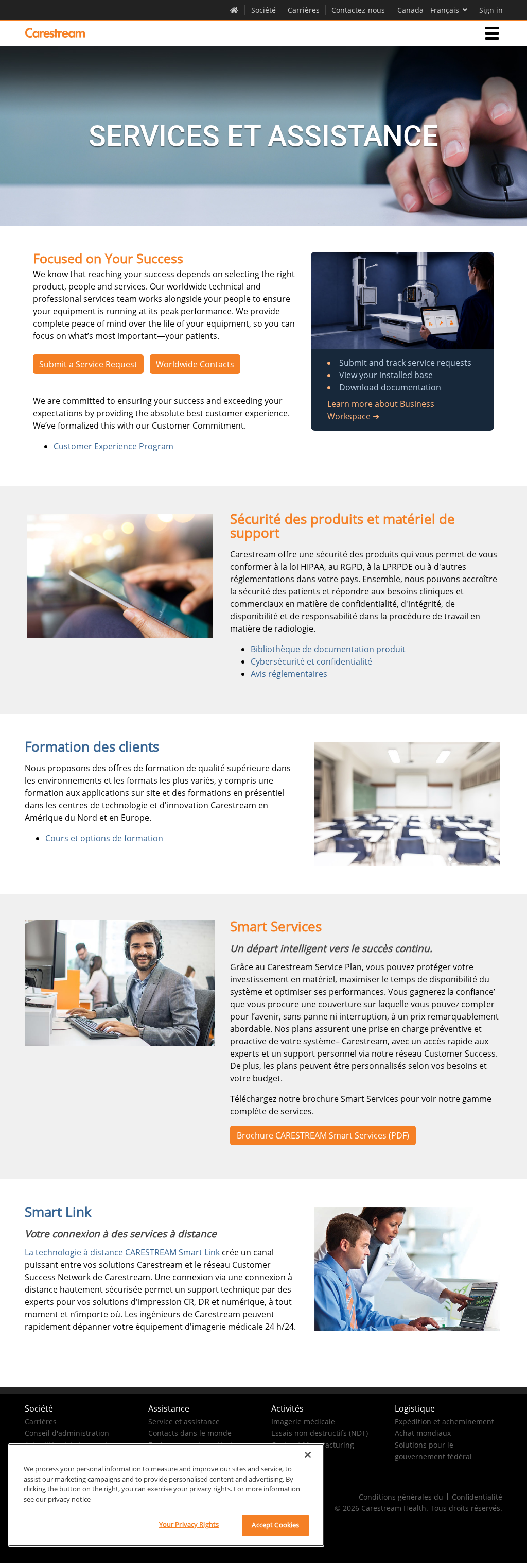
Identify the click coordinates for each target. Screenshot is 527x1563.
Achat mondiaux (423, 1433)
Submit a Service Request (88, 364)
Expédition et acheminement (444, 1421)
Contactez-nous (358, 10)
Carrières (304, 10)
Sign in (491, 10)
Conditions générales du (401, 1497)
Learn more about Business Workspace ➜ (380, 410)
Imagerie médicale (303, 1421)
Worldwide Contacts (195, 364)
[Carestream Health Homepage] (234, 9)
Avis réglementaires (289, 673)
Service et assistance (184, 1421)
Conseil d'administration (67, 1433)
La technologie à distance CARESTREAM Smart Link (122, 1252)
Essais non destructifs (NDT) (319, 1433)
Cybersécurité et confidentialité (311, 661)
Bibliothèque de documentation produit (328, 649)
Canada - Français (428, 10)
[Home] (55, 33)
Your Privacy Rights (189, 1524)
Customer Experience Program (113, 446)
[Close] (307, 1454)
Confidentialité (477, 1497)
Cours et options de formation (104, 838)
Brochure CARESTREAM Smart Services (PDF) (323, 1135)
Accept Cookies (275, 1525)
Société (263, 10)
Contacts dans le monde (190, 1433)
